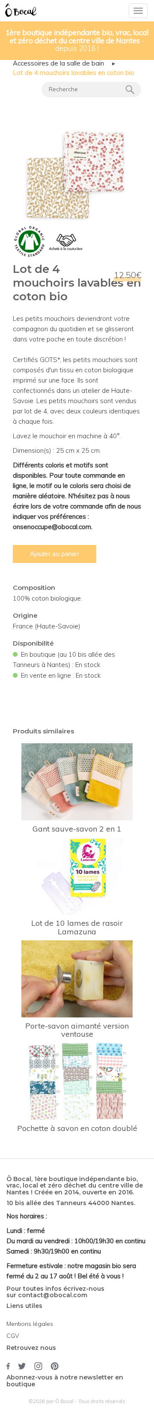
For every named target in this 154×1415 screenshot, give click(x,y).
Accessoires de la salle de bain (58, 63)
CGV (12, 1336)
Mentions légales (29, 1324)
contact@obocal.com (52, 1295)
